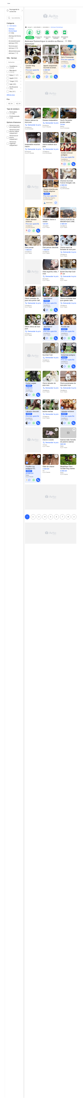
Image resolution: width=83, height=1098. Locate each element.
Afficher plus (11, 95)
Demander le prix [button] (34, 125)
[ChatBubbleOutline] (29, 77)
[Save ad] (38, 47)
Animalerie (13, 26)
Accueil (30, 27)
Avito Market (37, 27)
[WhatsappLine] (34, 77)
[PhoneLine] (38, 77)
